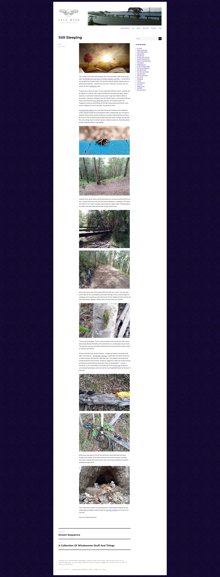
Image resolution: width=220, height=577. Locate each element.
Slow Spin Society (141, 70)
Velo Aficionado (141, 73)
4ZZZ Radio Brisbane (142, 52)
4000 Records (140, 55)
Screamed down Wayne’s (87, 110)
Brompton (139, 48)
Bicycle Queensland (142, 50)
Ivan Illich (139, 84)
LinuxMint (95, 569)
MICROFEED (125, 28)
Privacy (104, 569)
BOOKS (153, 28)
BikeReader (140, 79)
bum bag (117, 365)
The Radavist (140, 63)
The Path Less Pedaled (143, 72)
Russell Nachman (141, 90)
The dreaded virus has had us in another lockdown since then (101, 79)
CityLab (139, 81)
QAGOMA (139, 88)
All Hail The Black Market (143, 66)
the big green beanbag (100, 356)
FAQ (160, 28)
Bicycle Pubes (140, 53)
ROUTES (146, 28)
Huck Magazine (141, 82)
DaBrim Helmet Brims (142, 75)
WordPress (85, 569)
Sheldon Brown (141, 86)
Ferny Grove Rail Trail (99, 101)
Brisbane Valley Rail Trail (143, 57)
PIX (133, 28)
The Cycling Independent (143, 68)
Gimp (90, 569)
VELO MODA (69, 20)
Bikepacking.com (141, 64)
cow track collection (112, 510)
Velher (60, 44)
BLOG (139, 28)
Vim (100, 569)
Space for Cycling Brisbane (144, 61)
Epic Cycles (140, 77)
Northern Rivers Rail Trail (143, 59)
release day (93, 86)
